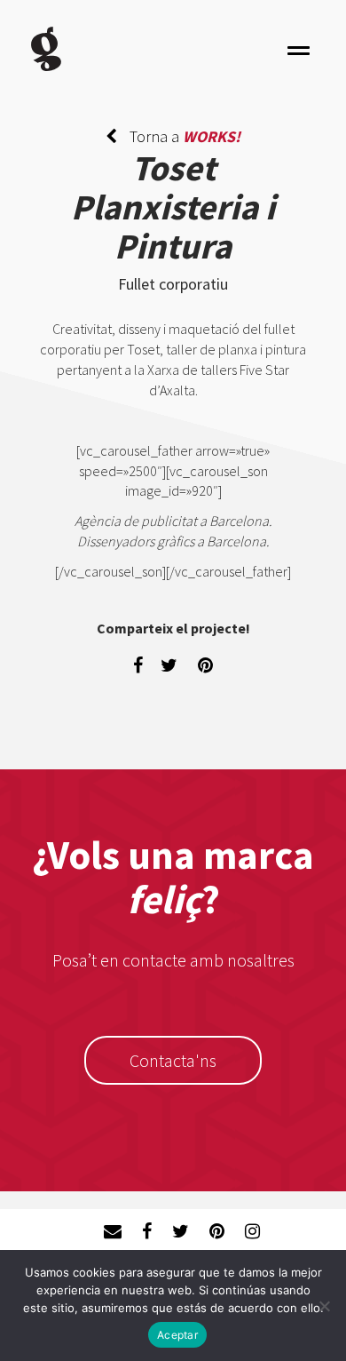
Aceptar (177, 1334)
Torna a (183, 136)
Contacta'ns (173, 1060)
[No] (324, 1306)
